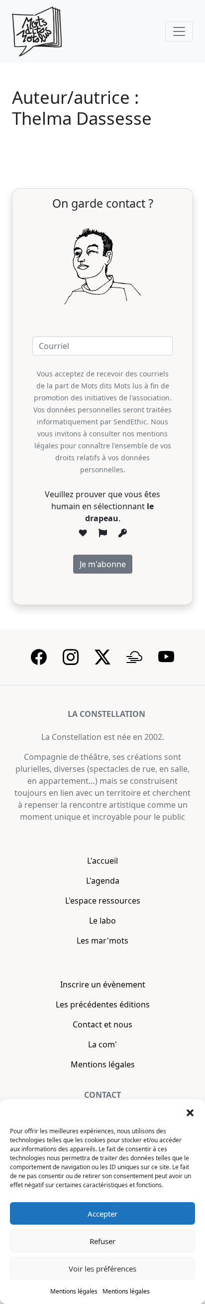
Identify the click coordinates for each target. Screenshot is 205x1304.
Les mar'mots (102, 940)
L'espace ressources (102, 900)
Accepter (102, 1214)
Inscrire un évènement (102, 984)
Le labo (102, 920)
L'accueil (102, 860)
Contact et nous (102, 1024)
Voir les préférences (102, 1269)
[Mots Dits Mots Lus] (37, 31)
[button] (190, 1112)
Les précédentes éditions (103, 1004)
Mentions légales (74, 1291)
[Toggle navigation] (179, 31)
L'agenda (102, 880)
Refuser (102, 1241)
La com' (102, 1044)
